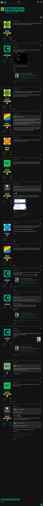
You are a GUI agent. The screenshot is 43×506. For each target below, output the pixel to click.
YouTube (36, 81)
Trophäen (4, 38)
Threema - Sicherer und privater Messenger (21, 214)
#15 (40, 406)
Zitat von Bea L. (19, 297)
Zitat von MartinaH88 (20, 409)
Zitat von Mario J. (19, 187)
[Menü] (41, 2)
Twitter (38, 320)
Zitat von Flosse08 (19, 116)
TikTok (14, 82)
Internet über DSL (35, 78)
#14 (40, 382)
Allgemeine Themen (30, 316)
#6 (40, 159)
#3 (40, 89)
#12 (40, 328)
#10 (40, 270)
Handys (21, 319)
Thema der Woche (23, 320)
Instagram (31, 81)
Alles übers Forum (29, 77)
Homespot (29, 78)
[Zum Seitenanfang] (41, 504)
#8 (40, 223)
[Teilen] (41, 17)
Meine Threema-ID (16, 216)
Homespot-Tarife (30, 317)
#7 (40, 183)
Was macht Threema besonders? (19, 215)
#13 (40, 362)
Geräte (21, 79)
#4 (40, 113)
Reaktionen (5, 37)
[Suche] (38, 2)
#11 (40, 294)
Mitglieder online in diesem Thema (10, 499)
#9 (40, 245)
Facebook (26, 81)
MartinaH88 (18, 384)
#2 (40, 45)
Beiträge (4, 39)
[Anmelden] (19, 2)
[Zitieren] (40, 40)
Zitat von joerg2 (19, 365)
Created (21, 81)
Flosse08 (8, 12)
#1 (40, 21)
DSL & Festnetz (37, 317)
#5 (40, 137)
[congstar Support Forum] (3, 2)
